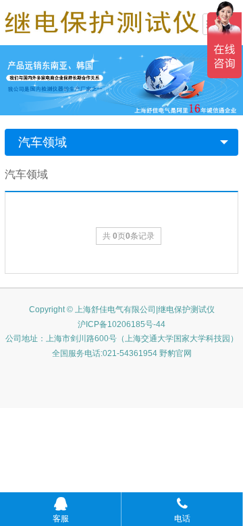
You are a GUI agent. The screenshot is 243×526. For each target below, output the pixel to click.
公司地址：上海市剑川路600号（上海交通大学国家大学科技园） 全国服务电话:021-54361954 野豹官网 (121, 346)
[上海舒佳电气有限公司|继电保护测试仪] (102, 21)
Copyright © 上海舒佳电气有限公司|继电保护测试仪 (122, 309)
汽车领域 (42, 142)
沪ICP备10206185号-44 (121, 324)
